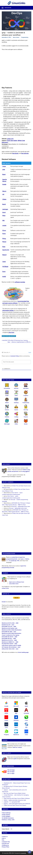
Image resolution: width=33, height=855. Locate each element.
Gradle (4, 184)
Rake (3, 246)
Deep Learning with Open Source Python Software (17, 798)
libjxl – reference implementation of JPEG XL (19, 342)
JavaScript (12, 336)
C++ (7, 560)
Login (29, 352)
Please (4, 241)
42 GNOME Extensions (8, 818)
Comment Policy (14, 356)
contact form (5, 588)
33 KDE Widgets (6, 816)
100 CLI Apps (10, 773)
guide (15, 758)
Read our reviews (17, 747)
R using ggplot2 (25, 471)
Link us (4, 838)
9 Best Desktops (6, 813)
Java (22, 559)
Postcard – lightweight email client (21, 506)
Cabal (4, 261)
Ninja (3, 215)
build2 (4, 276)
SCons (4, 230)
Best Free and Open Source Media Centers (15, 793)
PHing (4, 238)
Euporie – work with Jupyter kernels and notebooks (17, 803)
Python (27, 559)
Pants (4, 233)
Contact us (5, 836)
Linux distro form (13, 583)
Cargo (4, 166)
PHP (18, 560)
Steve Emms (16, 37)
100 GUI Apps (11, 770)
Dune (3, 271)
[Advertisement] (16, 68)
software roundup (20, 282)
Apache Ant (5, 250)
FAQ (3, 840)
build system (5, 336)
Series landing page (23, 652)
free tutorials (25, 153)
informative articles (8, 310)
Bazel (4, 174)
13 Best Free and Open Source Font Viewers (15, 805)
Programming (24, 37)
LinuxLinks (23, 853)
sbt (3, 194)
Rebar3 (4, 255)
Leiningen (5, 209)
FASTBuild (5, 266)
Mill (3, 220)
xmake (4, 225)
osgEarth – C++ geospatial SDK (12, 802)
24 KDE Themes (6, 814)
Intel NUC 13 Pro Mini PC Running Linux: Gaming (15, 340)
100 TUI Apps (10, 771)
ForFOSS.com (5, 843)
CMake (4, 199)
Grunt (4, 212)
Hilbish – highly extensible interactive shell (15, 800)
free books (15, 153)
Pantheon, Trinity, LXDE (8, 819)
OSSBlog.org (5, 845)
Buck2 (4, 204)
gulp (3, 169)
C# (9, 560)
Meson (4, 191)
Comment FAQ (6, 841)
